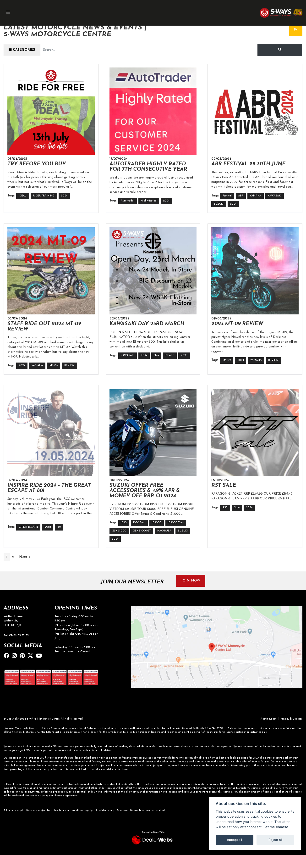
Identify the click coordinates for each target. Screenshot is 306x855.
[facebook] (8, 656)
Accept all (234, 840)
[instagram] (15, 656)
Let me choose (275, 827)
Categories (23, 50)
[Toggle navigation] (8, 13)
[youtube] (40, 656)
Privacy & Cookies (291, 719)
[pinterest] (23, 656)
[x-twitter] (31, 656)
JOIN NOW (190, 580)
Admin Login (268, 719)
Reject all (275, 840)
